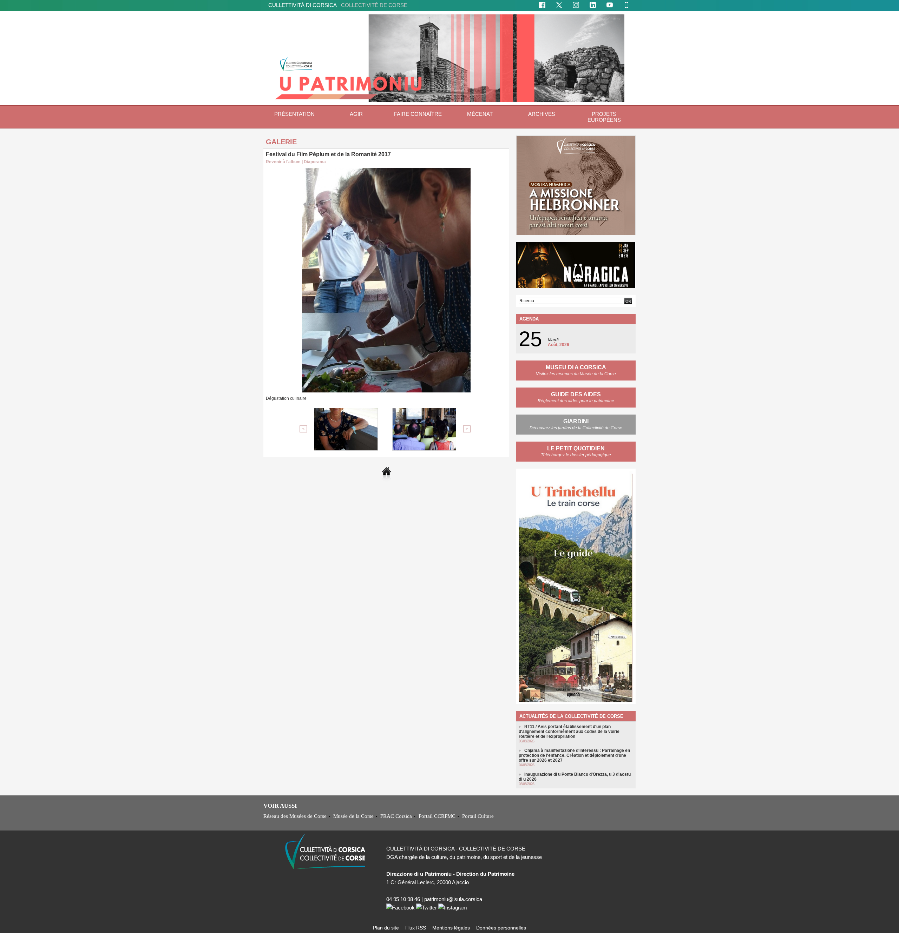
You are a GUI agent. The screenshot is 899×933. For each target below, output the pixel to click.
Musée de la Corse (353, 816)
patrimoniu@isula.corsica (453, 899)
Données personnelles (501, 928)
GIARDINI (576, 421)
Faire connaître (418, 114)
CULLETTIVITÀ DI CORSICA (337, 5)
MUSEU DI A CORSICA (576, 367)
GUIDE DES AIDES (576, 394)
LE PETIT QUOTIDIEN (576, 448)
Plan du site (386, 928)
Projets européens (604, 117)
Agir (356, 114)
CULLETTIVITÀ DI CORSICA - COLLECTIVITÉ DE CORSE (455, 849)
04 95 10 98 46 (403, 899)
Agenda (529, 319)
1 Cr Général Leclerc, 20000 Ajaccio (427, 882)
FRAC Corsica (396, 816)
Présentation (294, 114)
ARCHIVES (541, 114)
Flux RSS (416, 928)
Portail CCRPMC (437, 816)
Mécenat (480, 114)
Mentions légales (451, 928)
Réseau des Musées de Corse (295, 816)
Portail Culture (478, 816)
